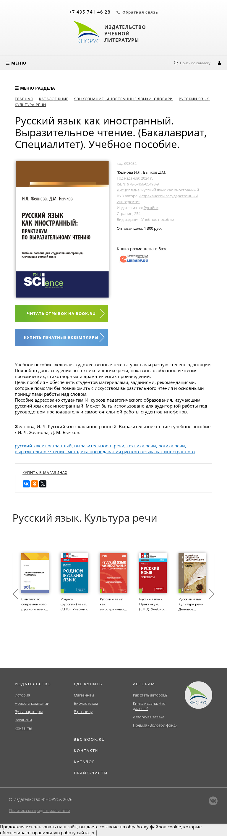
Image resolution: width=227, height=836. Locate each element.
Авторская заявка (148, 717)
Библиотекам (86, 703)
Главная (24, 98)
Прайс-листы (91, 773)
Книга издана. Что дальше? (149, 706)
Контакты (23, 728)
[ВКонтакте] (26, 483)
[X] (42, 483)
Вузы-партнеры (29, 711)
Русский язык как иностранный (170, 190)
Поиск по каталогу (195, 62)
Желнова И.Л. (129, 172)
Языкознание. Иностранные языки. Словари (123, 98)
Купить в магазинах (44, 472)
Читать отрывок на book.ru (61, 313)
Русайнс (151, 207)
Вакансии (23, 719)
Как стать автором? (150, 695)
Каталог (84, 761)
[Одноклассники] (34, 483)
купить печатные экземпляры (61, 337)
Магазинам (84, 695)
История (22, 695)
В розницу (83, 711)
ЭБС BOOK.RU (89, 739)
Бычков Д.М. (154, 172)
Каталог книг (53, 98)
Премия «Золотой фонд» (155, 725)
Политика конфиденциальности (39, 810)
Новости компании (32, 703)
